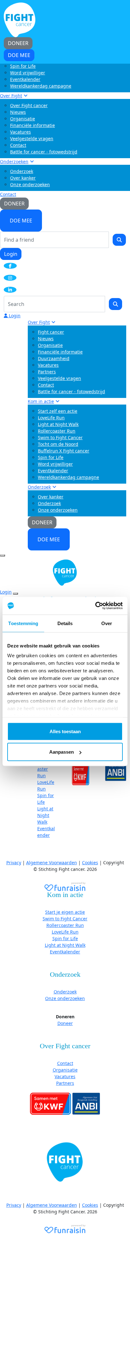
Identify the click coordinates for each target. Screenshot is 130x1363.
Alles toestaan (65, 731)
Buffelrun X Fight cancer (63, 451)
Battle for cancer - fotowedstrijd (43, 152)
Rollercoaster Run (56, 431)
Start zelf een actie (57, 411)
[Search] (119, 240)
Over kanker (23, 178)
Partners (47, 372)
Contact (18, 145)
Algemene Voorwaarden (51, 863)
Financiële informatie (32, 125)
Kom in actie (41, 401)
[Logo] (19, 19)
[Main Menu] (2, 555)
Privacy (13, 863)
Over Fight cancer (29, 105)
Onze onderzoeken (30, 184)
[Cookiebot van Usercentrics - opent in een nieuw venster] (95, 606)
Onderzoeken (14, 161)
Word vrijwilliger (27, 73)
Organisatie (22, 119)
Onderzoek (21, 171)
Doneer (65, 1023)
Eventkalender (25, 79)
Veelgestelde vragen (31, 138)
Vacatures (20, 132)
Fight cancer (51, 332)
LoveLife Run (51, 418)
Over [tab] (106, 623)
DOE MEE (21, 220)
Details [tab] (65, 623)
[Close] (15, 594)
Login (10, 253)
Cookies (90, 863)
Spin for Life (23, 66)
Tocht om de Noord (58, 444)
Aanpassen (61, 752)
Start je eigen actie (65, 912)
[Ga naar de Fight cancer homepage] (65, 1162)
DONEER (14, 203)
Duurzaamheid (53, 358)
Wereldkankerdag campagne (40, 86)
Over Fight (11, 96)
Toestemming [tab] (23, 623)
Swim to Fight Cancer (60, 437)
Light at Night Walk (58, 424)
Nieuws (18, 112)
